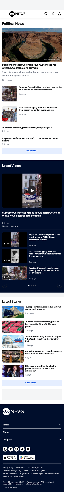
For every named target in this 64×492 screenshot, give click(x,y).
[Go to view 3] (33, 285)
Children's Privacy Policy (12, 471)
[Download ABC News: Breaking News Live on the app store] (10, 457)
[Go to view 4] (35, 285)
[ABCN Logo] (17, 14)
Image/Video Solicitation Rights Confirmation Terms (39, 474)
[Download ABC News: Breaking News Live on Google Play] (27, 457)
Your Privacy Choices (35, 468)
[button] (5, 13)
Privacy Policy (8, 468)
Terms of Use (20, 468)
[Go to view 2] (31, 285)
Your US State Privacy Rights (34, 471)
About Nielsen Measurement (13, 477)
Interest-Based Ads (10, 474)
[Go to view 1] (28, 285)
